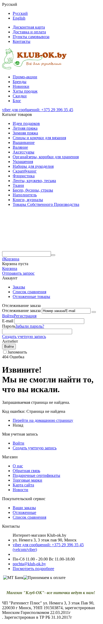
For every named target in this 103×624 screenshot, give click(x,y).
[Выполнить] (94, 312)
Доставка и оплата (29, 32)
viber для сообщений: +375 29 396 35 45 (37, 109)
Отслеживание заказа (21, 310)
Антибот (10, 341)
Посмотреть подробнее (33, 568)
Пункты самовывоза (31, 36)
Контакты (21, 41)
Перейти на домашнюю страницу (43, 420)
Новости (20, 489)
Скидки (20, 96)
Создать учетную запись (24, 336)
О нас (18, 466)
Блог (17, 100)
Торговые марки (27, 480)
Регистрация (25, 316)
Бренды (19, 81)
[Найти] (53, 255)
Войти (8, 316)
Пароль (8, 326)
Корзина (9, 268)
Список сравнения (29, 292)
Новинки (21, 86)
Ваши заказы (24, 507)
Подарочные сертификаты (36, 475)
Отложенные (24, 512)
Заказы (19, 287)
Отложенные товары (31, 296)
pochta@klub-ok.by (29, 564)
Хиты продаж (25, 91)
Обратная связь (26, 470)
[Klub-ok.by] (34, 68)
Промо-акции (25, 77)
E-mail (7, 321)
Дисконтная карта (29, 27)
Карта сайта (23, 485)
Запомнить (17, 352)
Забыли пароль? (29, 326)
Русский (20, 13)
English (19, 18)
